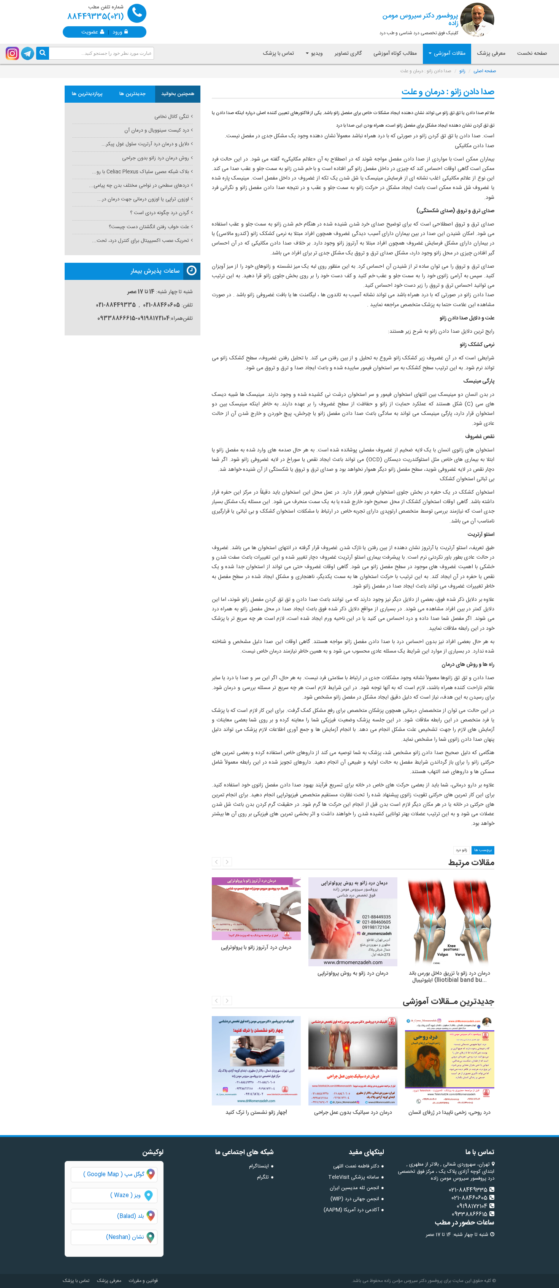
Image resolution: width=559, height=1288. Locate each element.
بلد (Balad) (130, 1216)
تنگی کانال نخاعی (171, 117)
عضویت (89, 31)
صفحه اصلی (484, 71)
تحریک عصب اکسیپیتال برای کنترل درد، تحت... (140, 241)
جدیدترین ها (132, 94)
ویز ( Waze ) (125, 1195)
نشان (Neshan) (131, 1237)
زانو (462, 71)
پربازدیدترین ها (87, 94)
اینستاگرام (259, 1166)
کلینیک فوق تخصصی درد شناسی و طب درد (419, 23)
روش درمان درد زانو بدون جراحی (155, 158)
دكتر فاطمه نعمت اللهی (356, 1166)
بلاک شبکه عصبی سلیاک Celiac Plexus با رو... (140, 172)
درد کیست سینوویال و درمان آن (156, 130)
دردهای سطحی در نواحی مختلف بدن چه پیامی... (139, 185)
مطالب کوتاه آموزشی (395, 53)
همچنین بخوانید (177, 94)
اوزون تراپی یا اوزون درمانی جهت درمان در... (143, 199)
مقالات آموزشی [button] (448, 53)
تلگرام (263, 1177)
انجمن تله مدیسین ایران (354, 1188)
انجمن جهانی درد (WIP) (354, 1199)
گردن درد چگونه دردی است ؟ (159, 213)
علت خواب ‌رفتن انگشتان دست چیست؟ (149, 227)
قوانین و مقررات (143, 1281)
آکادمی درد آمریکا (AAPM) (351, 1210)
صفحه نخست (532, 53)
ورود (117, 31)
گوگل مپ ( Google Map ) (113, 1174)
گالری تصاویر (348, 53)
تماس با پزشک (278, 53)
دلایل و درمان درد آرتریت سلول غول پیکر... (145, 144)
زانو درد (461, 850)
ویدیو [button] (316, 53)
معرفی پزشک (491, 53)
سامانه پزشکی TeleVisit (353, 1177)
